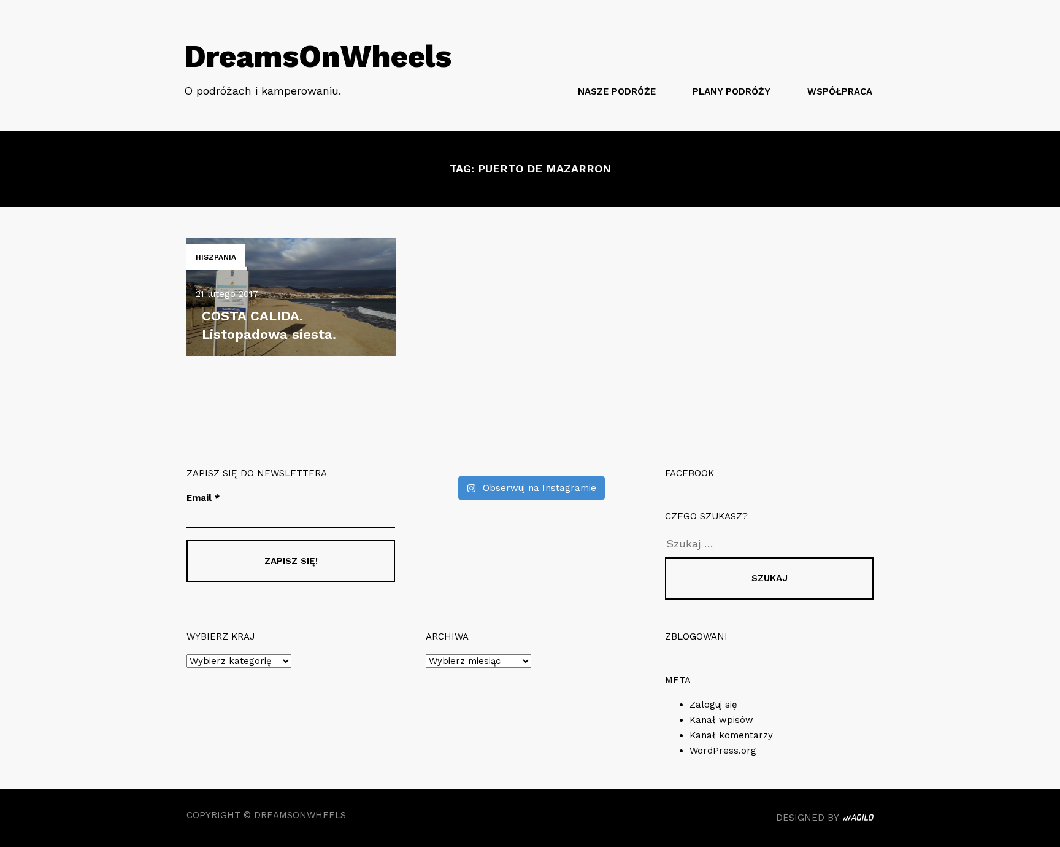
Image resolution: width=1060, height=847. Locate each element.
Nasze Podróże (617, 91)
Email (203, 497)
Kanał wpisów (721, 719)
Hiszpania (216, 257)
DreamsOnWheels (317, 56)
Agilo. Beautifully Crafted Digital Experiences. (858, 819)
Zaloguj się (713, 704)
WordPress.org (722, 750)
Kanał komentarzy (731, 735)
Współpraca (839, 91)
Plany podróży (731, 91)
